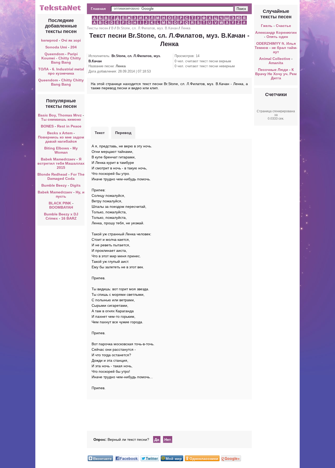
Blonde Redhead (52, 174)
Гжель (266, 26)
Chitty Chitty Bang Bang (67, 82)
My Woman (66, 150)
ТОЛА (43, 69)
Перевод (123, 133)
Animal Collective (274, 59)
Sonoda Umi (56, 47)
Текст (100, 133)
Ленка (185, 28)
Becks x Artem (59, 133)
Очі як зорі (71, 40)
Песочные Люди (273, 70)
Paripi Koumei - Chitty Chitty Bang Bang (61, 58)
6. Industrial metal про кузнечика (66, 71)
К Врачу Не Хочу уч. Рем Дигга (276, 74)
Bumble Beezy (54, 185)
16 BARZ (69, 218)
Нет (167, 439)
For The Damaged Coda (66, 176)
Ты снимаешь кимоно (61, 119)
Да (156, 439)
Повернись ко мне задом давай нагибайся (61, 139)
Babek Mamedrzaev (58, 159)
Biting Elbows (56, 148)
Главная (98, 9)
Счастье (283, 26)
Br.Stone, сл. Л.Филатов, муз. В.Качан (147, 28)
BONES (47, 126)
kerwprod (49, 40)
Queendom (54, 54)
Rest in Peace (69, 126)
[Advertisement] (169, 109)
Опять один (277, 37)
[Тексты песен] (61, 10)
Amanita (276, 63)
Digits (75, 185)
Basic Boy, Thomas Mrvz (60, 115)
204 (73, 47)
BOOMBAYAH (61, 207)
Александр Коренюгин (276, 32)
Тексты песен (97, 28)
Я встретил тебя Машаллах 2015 (61, 163)
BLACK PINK (60, 203)
